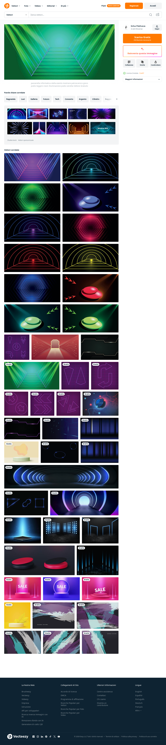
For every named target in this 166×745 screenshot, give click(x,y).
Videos (38, 6)
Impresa (25, 703)
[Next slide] (114, 99)
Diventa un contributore (102, 704)
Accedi (153, 5)
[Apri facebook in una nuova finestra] (34, 737)
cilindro (95, 99)
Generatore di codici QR (32, 724)
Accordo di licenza (69, 691)
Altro (137, 711)
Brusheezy (26, 691)
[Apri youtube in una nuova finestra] (59, 737)
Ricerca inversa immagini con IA (35, 715)
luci (23, 99)
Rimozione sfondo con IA (32, 720)
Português (139, 699)
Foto (26, 6)
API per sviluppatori (30, 710)
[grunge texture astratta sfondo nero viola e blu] (54, 615)
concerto (69, 99)
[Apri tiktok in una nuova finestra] (50, 737)
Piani (103, 5)
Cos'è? (141, 73)
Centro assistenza (105, 691)
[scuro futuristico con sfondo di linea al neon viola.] (22, 428)
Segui (157, 29)
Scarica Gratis (142, 38)
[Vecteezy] (6, 5)
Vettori (15, 6)
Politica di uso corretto (148, 736)
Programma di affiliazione (72, 699)
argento (82, 99)
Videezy (25, 699)
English (138, 691)
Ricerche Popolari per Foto (72, 709)
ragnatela (10, 99)
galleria (34, 99)
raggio (108, 99)
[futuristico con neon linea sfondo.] (99, 347)
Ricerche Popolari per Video (70, 714)
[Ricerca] (150, 14)
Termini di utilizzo (112, 736)
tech (57, 99)
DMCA (63, 695)
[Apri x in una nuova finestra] (55, 737)
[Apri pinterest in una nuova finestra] (46, 737)
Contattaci (101, 695)
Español (138, 695)
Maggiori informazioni (134, 79)
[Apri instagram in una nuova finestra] (38, 737)
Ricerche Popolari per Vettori (70, 704)
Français (139, 707)
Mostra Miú (103, 128)
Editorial (51, 6)
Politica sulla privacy (129, 736)
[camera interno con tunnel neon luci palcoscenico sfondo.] (55, 347)
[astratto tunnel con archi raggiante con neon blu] (61, 477)
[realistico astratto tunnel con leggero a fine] (84, 503)
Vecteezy (25, 695)
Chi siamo (101, 699)
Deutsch (139, 703)
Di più (63, 6)
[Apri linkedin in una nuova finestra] (42, 737)
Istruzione (26, 707)
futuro (46, 99)
